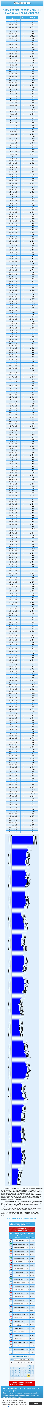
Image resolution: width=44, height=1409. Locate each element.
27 (22, 1375)
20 (22, 1373)
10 (12, 1370)
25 (16, 1375)
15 (29, 1370)
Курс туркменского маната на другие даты (22, 1218)
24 (12, 1375)
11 (16, 1370)
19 (19, 1373)
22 (29, 1373)
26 (19, 1375)
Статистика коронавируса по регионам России (21, 1383)
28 (25, 1375)
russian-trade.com (15, 1397)
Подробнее (11, 1407)
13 (22, 1370)
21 (25, 1373)
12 (19, 1370)
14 (25, 1370)
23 (32, 1373)
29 (29, 1375)
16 (32, 1370)
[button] (35, 1403)
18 (16, 1373)
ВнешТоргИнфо (22, 3)
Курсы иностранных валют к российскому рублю (21, 1223)
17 (12, 1373)
